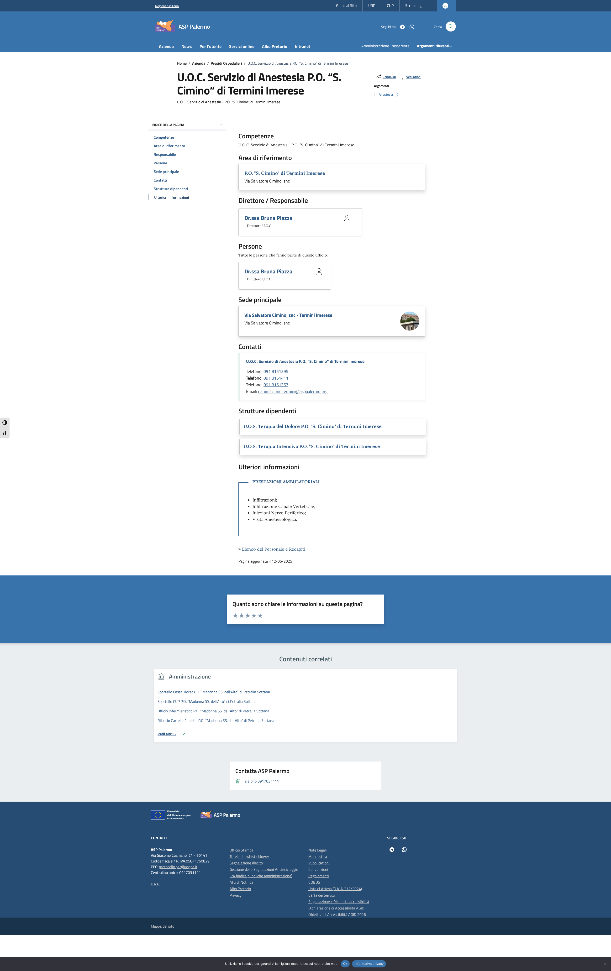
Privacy (236, 895)
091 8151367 (275, 384)
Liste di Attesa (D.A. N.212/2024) (335, 889)
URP (371, 5)
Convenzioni (318, 869)
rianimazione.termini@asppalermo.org (292, 391)
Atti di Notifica (241, 882)
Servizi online (241, 46)
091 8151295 (275, 371)
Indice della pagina (168, 124)
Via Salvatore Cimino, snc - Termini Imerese (288, 315)
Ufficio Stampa (241, 850)
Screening (413, 5)
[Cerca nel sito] (451, 26)
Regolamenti (318, 876)
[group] (305, 708)
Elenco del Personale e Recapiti (273, 549)
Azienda (166, 46)
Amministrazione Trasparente (385, 46)
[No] (605, 963)
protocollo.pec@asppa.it (178, 867)
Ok (345, 964)
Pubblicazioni (319, 863)
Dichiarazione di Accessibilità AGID (336, 908)
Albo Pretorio (274, 46)
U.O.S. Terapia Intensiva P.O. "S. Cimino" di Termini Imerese (311, 446)
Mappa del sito (162, 926)
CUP (390, 5)
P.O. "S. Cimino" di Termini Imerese (284, 173)
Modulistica (317, 856)
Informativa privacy (369, 964)
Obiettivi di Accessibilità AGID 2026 (337, 914)
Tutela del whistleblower (249, 856)
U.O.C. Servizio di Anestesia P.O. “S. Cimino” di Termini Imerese (305, 361)
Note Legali (317, 850)
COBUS (314, 882)
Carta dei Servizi (321, 895)
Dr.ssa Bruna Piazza (268, 218)
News (186, 46)
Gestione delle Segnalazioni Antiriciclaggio (264, 869)
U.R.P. (155, 884)
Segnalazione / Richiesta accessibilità (338, 901)
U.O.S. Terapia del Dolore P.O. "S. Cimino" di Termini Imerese (312, 426)
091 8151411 (275, 378)
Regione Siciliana (167, 5)
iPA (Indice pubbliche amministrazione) (261, 876)
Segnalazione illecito (246, 863)
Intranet (302, 46)
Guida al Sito (346, 5)
